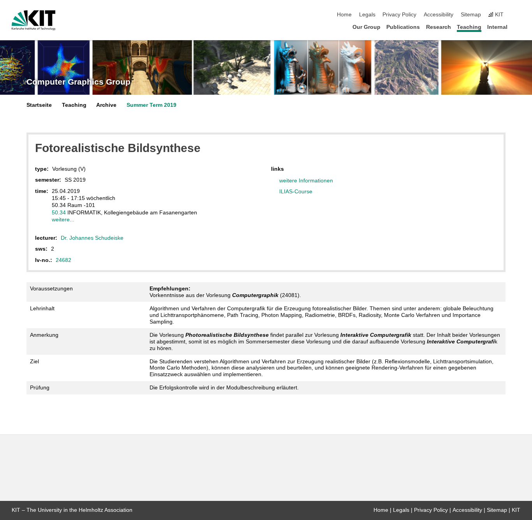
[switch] (518, 15)
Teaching (469, 27)
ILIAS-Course (295, 191)
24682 (63, 260)
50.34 (59, 212)
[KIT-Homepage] (34, 20)
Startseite (39, 105)
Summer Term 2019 (151, 105)
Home (344, 15)
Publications (403, 27)
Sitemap (471, 15)
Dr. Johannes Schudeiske (92, 238)
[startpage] (518, 26)
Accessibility (438, 15)
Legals (367, 15)
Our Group (366, 27)
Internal (497, 27)
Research (438, 27)
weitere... (63, 219)
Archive (106, 105)
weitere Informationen (306, 180)
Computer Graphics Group (78, 82)
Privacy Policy (399, 15)
